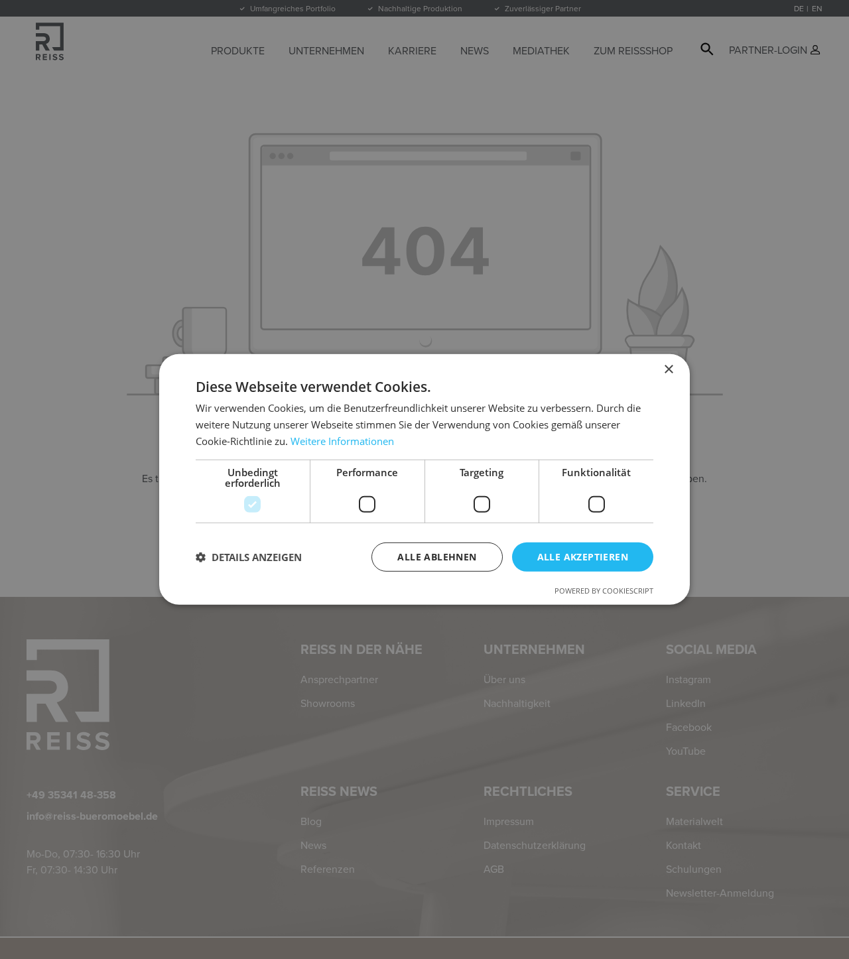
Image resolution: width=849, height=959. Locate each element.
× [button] (668, 370)
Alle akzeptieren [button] (582, 556)
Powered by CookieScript (604, 591)
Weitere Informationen (342, 441)
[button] (249, 557)
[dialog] (424, 479)
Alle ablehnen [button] (436, 556)
